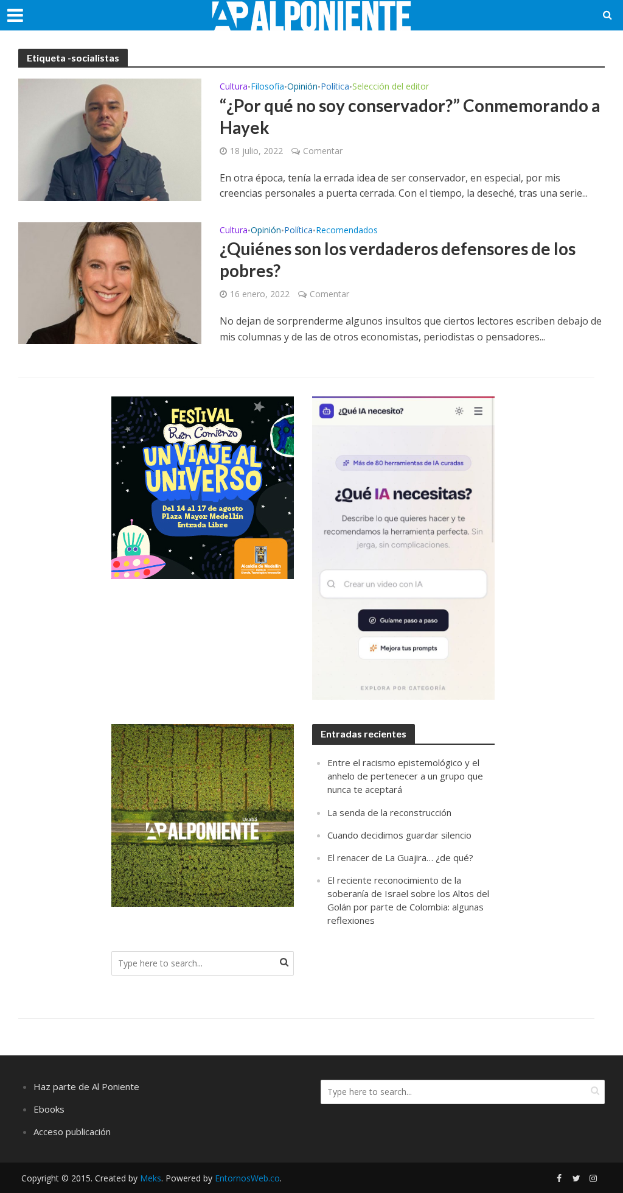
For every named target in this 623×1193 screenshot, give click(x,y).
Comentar (323, 151)
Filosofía (267, 87)
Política (335, 87)
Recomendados (347, 231)
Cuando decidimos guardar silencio (399, 835)
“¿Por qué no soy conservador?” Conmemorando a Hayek (410, 116)
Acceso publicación (72, 1131)
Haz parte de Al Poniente (86, 1086)
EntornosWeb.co (247, 1178)
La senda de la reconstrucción (389, 812)
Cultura (234, 87)
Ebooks (48, 1109)
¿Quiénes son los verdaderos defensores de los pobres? (398, 259)
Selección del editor (390, 87)
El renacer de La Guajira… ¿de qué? (400, 857)
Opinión (302, 87)
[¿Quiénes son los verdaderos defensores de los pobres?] (109, 282)
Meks (150, 1178)
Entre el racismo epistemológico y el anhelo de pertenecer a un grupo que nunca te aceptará (405, 775)
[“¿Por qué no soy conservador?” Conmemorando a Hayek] (109, 139)
